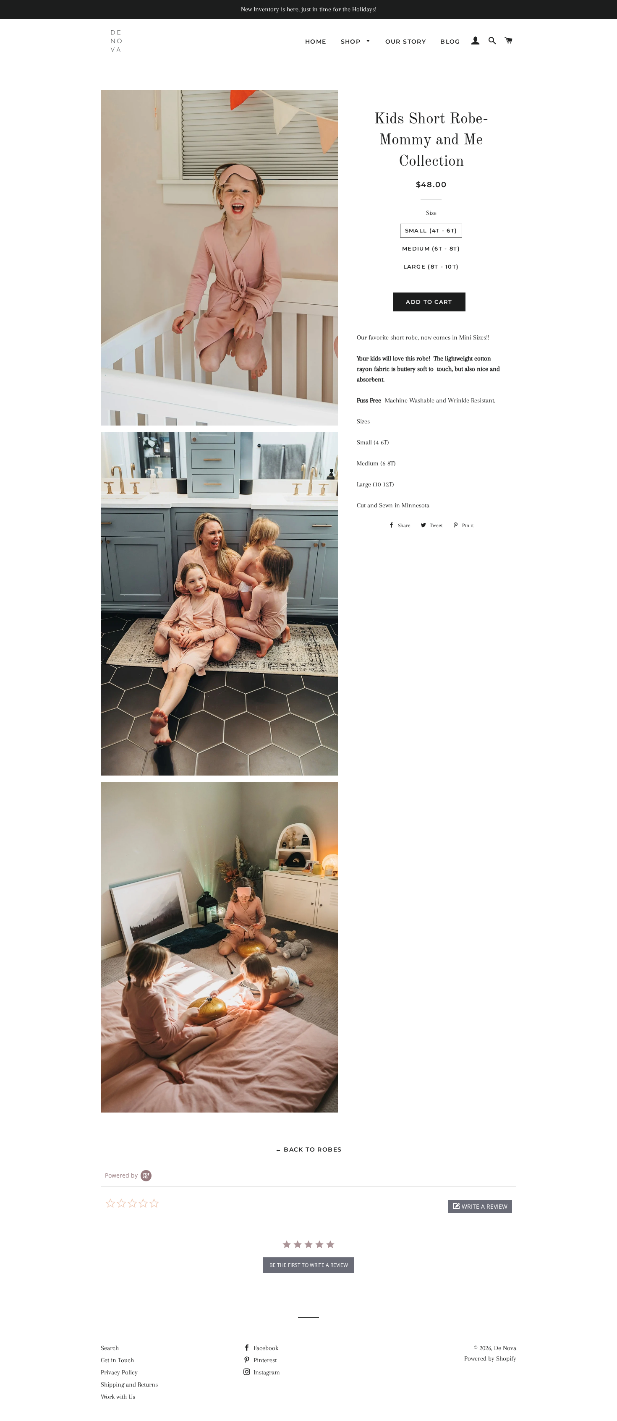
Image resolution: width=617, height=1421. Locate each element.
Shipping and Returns (129, 1384)
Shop (352, 41)
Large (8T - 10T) (431, 266)
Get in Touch (117, 1360)
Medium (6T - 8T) (431, 248)
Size (431, 213)
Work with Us (118, 1396)
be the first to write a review (308, 1265)
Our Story (405, 41)
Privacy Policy (119, 1372)
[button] (480, 1206)
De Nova (505, 1348)
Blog (450, 41)
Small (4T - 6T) (431, 230)
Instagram (266, 1372)
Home (316, 41)
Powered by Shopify (490, 1358)
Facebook (265, 1348)
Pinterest (264, 1360)
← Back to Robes (308, 1149)
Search (110, 1348)
